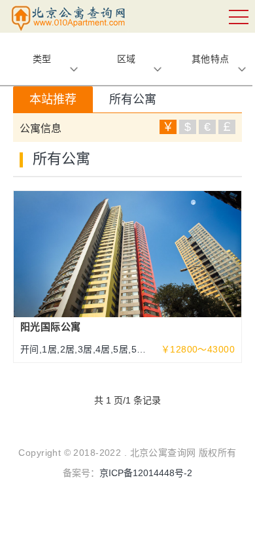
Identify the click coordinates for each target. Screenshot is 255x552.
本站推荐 (52, 99)
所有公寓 (132, 99)
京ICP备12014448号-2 (145, 473)
